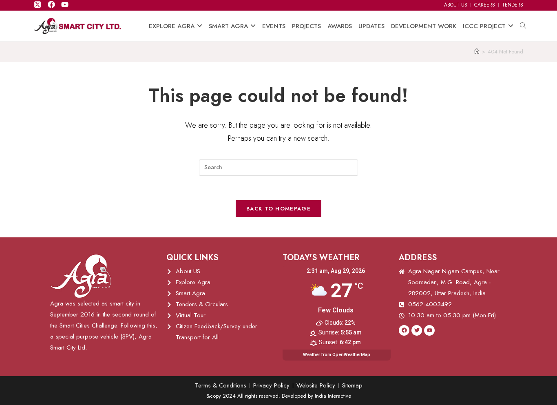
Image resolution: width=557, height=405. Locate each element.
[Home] (477, 51)
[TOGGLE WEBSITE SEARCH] (523, 26)
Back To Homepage (278, 208)
